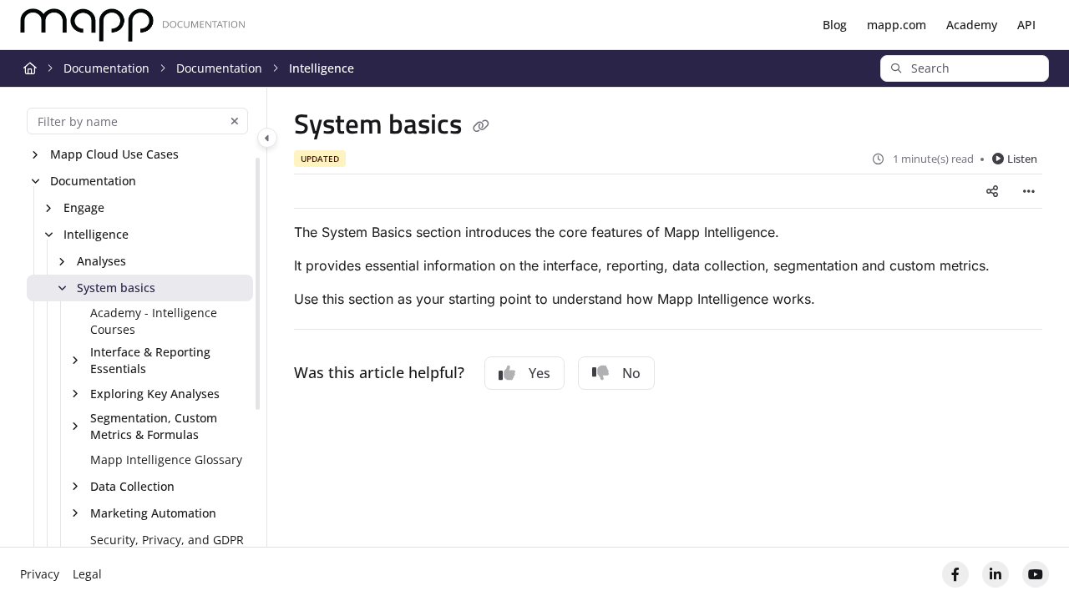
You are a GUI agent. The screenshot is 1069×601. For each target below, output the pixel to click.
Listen (1022, 158)
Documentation (106, 68)
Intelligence (321, 68)
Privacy (39, 574)
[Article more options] (1029, 191)
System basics (116, 287)
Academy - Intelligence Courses (153, 321)
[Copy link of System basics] (481, 127)
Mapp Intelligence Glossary (166, 459)
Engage (83, 207)
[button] (964, 68)
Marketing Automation (153, 513)
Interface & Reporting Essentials (150, 360)
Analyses (101, 261)
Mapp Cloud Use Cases (114, 154)
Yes (539, 373)
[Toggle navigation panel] (267, 138)
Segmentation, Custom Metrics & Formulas (153, 426)
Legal (87, 574)
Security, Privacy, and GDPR (167, 540)
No (631, 373)
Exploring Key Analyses (155, 394)
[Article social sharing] (992, 191)
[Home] (133, 25)
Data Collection (132, 486)
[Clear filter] (234, 121)
